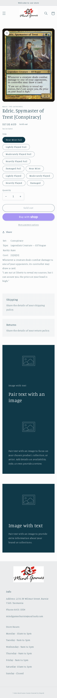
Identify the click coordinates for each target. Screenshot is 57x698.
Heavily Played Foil (16, 161)
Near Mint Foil (14, 139)
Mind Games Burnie (24, 693)
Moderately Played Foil (18, 154)
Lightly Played (14, 175)
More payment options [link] (28, 224)
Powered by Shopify (37, 693)
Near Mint (34, 168)
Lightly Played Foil (16, 147)
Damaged (35, 183)
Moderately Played (39, 175)
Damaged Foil (13, 168)
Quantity (6, 190)
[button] (3, 13)
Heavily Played (14, 183)
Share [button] (9, 232)
